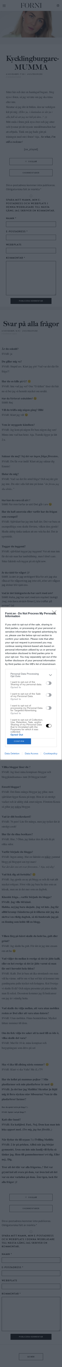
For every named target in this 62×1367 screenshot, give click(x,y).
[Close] (55, 613)
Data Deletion (12, 753)
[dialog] (31, 683)
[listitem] (31, 675)
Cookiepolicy (50, 753)
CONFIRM (19, 741)
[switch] (48, 683)
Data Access (31, 753)
